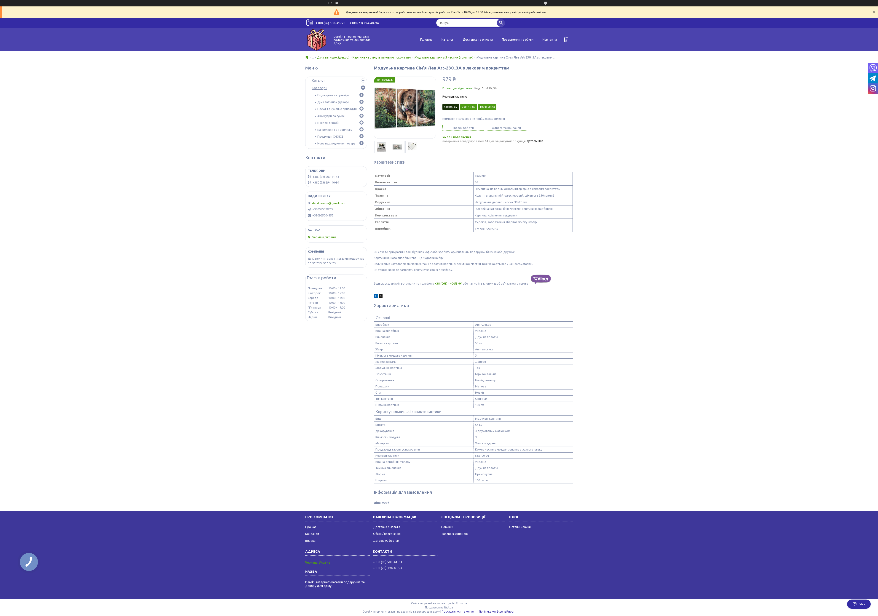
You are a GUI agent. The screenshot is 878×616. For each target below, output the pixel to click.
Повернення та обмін (517, 39)
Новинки (447, 526)
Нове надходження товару (336, 143)
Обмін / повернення (387, 533)
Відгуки (310, 540)
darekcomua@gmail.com (328, 203)
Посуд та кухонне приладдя (337, 108)
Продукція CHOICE (330, 136)
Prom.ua (461, 603)
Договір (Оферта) (386, 540)
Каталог (448, 39)
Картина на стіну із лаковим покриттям (382, 57)
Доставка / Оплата (386, 526)
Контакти (550, 39)
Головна (426, 39)
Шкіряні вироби (328, 122)
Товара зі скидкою (454, 533)
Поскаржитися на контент (459, 611)
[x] (381, 296)
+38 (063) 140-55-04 (448, 283)
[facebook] (376, 296)
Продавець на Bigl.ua (439, 607)
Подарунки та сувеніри (333, 95)
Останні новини (520, 526)
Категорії (319, 88)
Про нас (310, 526)
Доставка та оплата (478, 39)
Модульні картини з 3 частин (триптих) (444, 57)
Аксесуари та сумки (331, 115)
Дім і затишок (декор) (333, 57)
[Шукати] (501, 23)
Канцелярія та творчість (334, 129)
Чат (862, 604)
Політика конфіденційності (497, 611)
